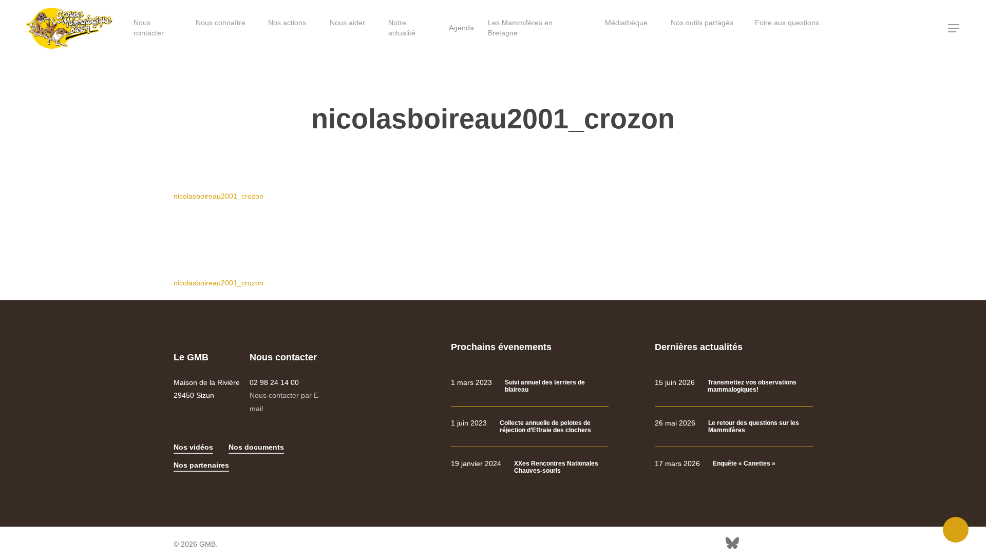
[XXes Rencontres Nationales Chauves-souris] (530, 467)
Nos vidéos (193, 447)
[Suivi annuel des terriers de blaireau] (530, 386)
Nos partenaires (201, 465)
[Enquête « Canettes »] (733, 463)
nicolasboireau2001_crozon (218, 196)
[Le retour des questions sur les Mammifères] (733, 427)
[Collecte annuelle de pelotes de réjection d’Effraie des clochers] (530, 427)
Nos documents (256, 447)
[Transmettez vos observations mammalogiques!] (733, 386)
